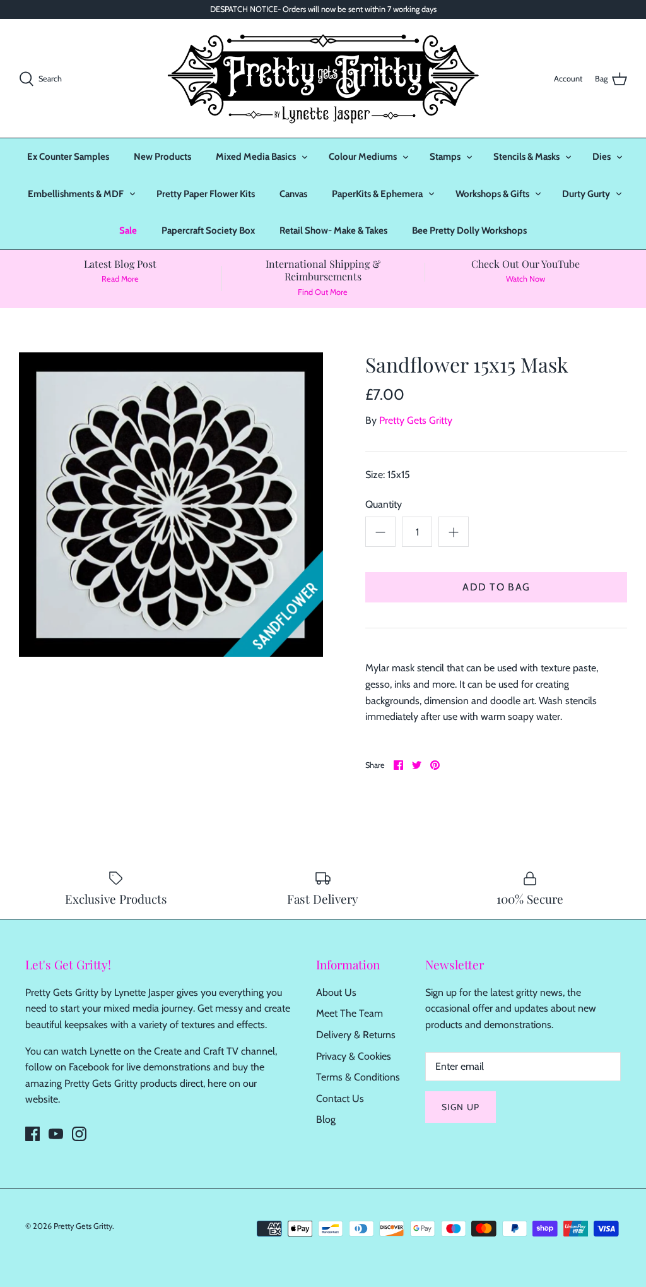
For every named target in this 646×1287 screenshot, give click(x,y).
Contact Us (340, 1098)
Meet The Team (349, 1013)
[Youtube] (56, 1134)
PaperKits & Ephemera (377, 194)
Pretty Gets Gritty (415, 420)
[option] (171, 504)
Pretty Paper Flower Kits (205, 194)
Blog (326, 1119)
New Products (162, 156)
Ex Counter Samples (68, 156)
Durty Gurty (586, 194)
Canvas (293, 194)
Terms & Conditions (358, 1077)
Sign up (460, 1107)
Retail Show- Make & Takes (333, 230)
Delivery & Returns (356, 1035)
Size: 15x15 (387, 475)
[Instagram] (79, 1134)
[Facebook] (32, 1134)
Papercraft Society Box (208, 230)
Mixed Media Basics (256, 156)
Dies (601, 156)
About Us (336, 992)
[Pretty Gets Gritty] (323, 78)
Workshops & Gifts (492, 194)
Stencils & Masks (526, 156)
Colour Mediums (363, 156)
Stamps (445, 156)
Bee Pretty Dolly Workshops (469, 230)
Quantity (383, 504)
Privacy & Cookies (353, 1056)
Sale (128, 230)
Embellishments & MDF (76, 194)
